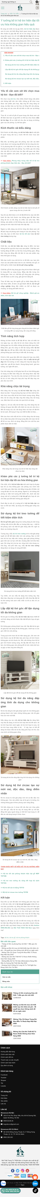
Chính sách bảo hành (8, 1063)
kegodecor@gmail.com (11, 1124)
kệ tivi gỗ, (12, 937)
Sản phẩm (4, 1101)
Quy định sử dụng (7, 1065)
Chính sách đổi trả (7, 1057)
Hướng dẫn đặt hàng (8, 1051)
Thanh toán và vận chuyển (10, 1060)
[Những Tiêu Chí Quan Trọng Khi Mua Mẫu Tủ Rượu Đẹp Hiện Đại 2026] (7, 1022)
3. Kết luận (7, 83)
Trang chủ (4, 1095)
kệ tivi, (7, 937)
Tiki (2, 1083)
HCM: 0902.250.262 (12, 1191)
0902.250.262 (8, 1137)
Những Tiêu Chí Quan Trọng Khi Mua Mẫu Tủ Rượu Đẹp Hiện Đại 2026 (25, 1021)
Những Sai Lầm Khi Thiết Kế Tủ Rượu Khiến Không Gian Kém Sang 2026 (24, 1034)
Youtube (3, 1077)
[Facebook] (12, 1170)
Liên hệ (3, 1104)
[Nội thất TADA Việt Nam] (20, 7)
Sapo (22, 1185)
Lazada (3, 1086)
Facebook (4, 1075)
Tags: (2, 937)
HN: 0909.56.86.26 (12, 1190)
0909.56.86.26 (8, 1121)
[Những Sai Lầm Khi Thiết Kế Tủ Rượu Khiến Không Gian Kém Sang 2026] (7, 1033)
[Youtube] (27, 1170)
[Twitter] (17, 1170)
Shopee (3, 1080)
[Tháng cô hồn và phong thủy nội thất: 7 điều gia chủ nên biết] (7, 996)
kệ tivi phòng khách (22, 937)
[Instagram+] (22, 1170)
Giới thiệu (4, 1098)
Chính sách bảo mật (7, 1054)
